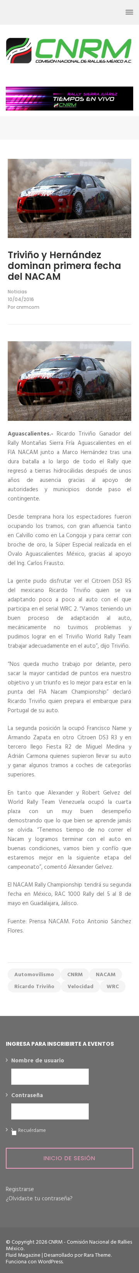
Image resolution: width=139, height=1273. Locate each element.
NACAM (105, 974)
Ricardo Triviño (34, 986)
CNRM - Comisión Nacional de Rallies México (69, 1245)
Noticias (17, 291)
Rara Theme (97, 1255)
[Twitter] (73, 12)
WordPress (50, 1262)
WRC (113, 986)
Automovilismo (34, 974)
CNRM (75, 974)
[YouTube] (101, 12)
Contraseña (27, 1096)
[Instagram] (87, 12)
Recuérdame (32, 1131)
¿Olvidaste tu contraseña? (39, 1198)
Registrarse (20, 1189)
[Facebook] (60, 12)
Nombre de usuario (37, 1061)
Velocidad (80, 986)
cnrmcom (27, 307)
